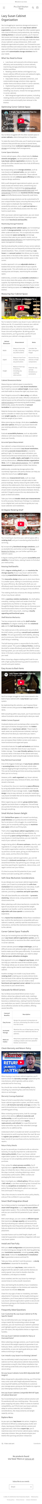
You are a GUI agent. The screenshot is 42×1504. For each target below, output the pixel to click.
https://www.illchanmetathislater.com (20, 190)
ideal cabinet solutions (20, 463)
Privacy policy (10, 1499)
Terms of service (20, 1499)
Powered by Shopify (24, 1496)
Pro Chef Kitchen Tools (13, 1496)
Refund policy (34, 1496)
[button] (4, 7)
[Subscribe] (31, 1487)
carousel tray (6, 193)
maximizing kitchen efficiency (11, 240)
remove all (29, 1459)
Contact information (31, 1499)
